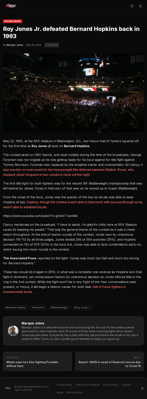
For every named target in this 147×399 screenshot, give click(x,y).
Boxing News (13, 21)
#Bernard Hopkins (16, 307)
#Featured (38, 307)
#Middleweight (59, 307)
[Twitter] (142, 388)
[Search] (132, 6)
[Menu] (140, 6)
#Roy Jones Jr (82, 307)
